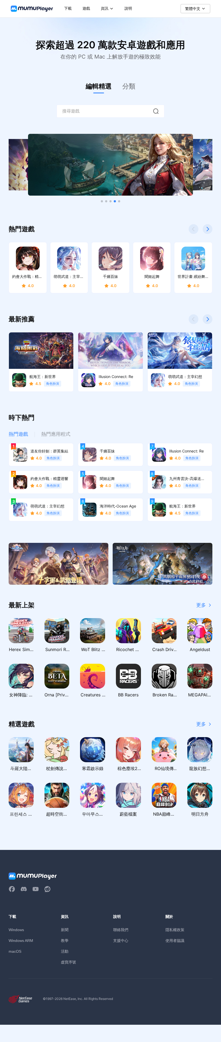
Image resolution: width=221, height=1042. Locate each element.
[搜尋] (156, 111)
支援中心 (120, 940)
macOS (15, 951)
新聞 (64, 929)
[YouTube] (35, 889)
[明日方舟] (162, 564)
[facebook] (12, 889)
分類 (128, 86)
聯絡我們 (120, 929)
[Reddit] (47, 889)
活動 (64, 951)
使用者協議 (174, 940)
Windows (16, 930)
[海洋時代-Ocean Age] (110, 165)
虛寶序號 (68, 962)
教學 (64, 940)
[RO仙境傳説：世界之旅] (58, 564)
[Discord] (23, 889)
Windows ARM (21, 940)
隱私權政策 (174, 929)
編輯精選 (99, 86)
